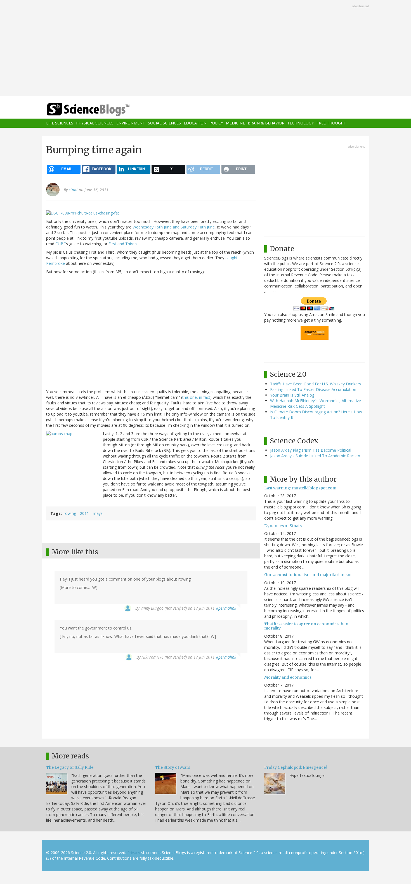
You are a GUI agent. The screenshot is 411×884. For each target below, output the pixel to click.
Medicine (235, 123)
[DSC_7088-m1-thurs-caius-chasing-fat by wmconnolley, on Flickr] (82, 212)
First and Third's (122, 243)
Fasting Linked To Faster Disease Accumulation (313, 389)
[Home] (99, 109)
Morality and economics (287, 677)
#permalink (226, 608)
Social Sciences (164, 123)
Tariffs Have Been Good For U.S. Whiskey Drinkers (315, 383)
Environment (130, 123)
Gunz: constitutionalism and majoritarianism (307, 574)
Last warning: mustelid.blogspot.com (300, 488)
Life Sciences (59, 123)
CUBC (60, 243)
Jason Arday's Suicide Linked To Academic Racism (315, 455)
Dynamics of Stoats (283, 525)
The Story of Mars (172, 767)
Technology (300, 123)
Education (195, 123)
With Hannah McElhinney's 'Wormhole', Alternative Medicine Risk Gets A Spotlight (315, 403)
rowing (70, 513)
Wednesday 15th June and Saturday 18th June (174, 227)
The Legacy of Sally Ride (69, 767)
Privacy (133, 852)
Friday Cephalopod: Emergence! (295, 767)
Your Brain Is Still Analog (292, 395)
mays (98, 513)
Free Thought (331, 123)
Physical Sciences (95, 123)
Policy (216, 123)
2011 (84, 513)
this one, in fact (196, 397)
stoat (73, 189)
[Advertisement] (205, 49)
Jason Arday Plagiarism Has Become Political (310, 450)
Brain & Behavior (266, 123)
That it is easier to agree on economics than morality (306, 626)
